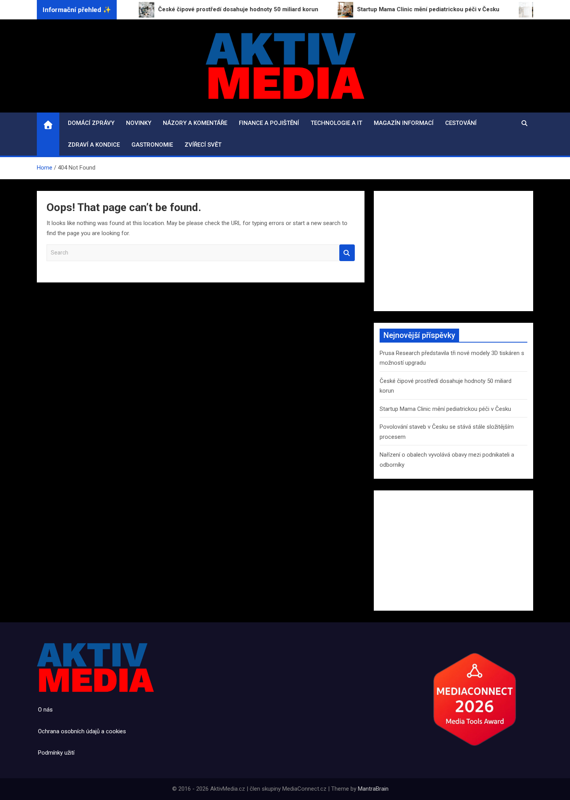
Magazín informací (404, 122)
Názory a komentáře (195, 122)
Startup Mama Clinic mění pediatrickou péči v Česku (445, 408)
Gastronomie (152, 144)
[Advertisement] (453, 251)
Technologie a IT (336, 122)
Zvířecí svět (203, 144)
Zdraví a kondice (94, 144)
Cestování (461, 122)
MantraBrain (373, 788)
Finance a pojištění (269, 122)
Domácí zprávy (91, 122)
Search (347, 252)
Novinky (138, 122)
